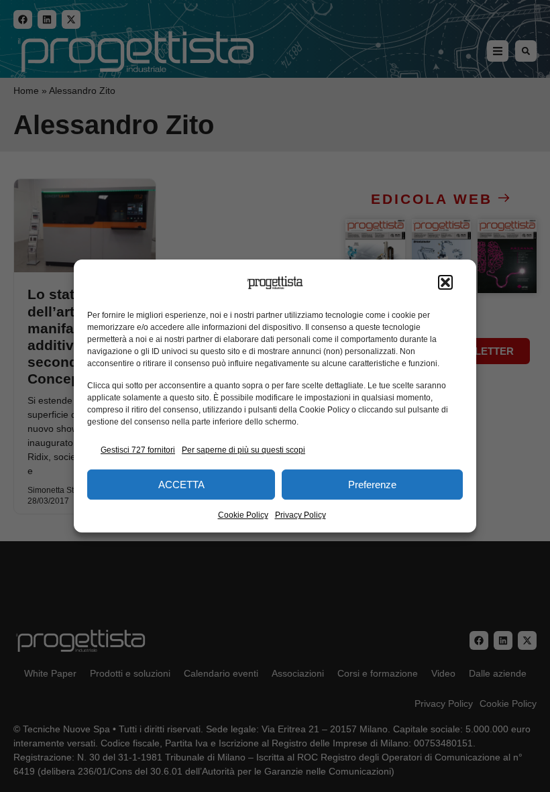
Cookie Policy (243, 515)
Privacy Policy (300, 515)
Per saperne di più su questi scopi (243, 450)
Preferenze (372, 484)
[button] (445, 283)
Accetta (181, 484)
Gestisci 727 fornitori (138, 450)
